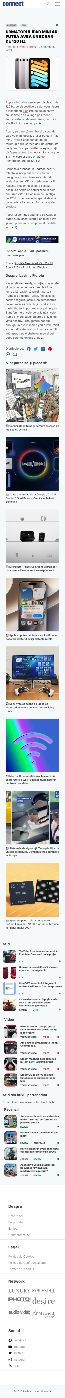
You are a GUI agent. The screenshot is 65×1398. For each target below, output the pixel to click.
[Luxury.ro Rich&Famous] (19, 1292)
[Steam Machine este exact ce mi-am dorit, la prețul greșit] (11, 1064)
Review (24, 1127)
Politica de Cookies (21, 1256)
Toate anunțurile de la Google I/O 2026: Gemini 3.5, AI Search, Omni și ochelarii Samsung (31, 498)
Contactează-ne (19, 1235)
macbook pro (15, 255)
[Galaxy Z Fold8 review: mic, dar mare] (11, 1137)
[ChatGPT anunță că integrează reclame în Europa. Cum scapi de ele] (9, 988)
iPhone (45, 115)
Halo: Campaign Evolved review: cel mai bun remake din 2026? (39, 1150)
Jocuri (24, 1159)
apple (22, 251)
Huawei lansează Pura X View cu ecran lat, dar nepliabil (38, 969)
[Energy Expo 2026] (33, 242)
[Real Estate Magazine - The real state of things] (43, 1292)
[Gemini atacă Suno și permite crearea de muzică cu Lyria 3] (33, 395)
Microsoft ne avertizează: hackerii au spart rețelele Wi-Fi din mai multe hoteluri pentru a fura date (31, 779)
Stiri (24, 25)
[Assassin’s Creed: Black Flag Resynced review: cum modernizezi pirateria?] (11, 1170)
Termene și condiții (21, 1269)
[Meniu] (57, 4)
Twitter (33, 148)
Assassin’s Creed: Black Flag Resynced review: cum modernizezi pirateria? (37, 1168)
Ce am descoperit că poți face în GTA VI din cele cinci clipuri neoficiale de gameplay (38, 1002)
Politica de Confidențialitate (27, 1262)
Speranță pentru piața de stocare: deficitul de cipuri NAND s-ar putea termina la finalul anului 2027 (32, 924)
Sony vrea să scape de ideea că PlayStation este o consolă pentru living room (30, 707)
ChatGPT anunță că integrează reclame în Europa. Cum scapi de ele (40, 985)
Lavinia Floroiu (26, 46)
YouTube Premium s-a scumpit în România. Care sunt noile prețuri (38, 953)
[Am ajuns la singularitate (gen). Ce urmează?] (11, 1048)
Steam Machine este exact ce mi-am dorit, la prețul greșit (38, 1060)
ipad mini (42, 251)
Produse (11, 25)
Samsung (48, 152)
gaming (23, 1010)
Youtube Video (28, 1037)
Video (46, 1037)
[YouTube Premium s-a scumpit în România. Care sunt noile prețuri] (9, 956)
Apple (9, 102)
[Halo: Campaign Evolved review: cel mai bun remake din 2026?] (11, 1154)
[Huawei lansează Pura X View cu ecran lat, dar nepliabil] (9, 972)
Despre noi (15, 1216)
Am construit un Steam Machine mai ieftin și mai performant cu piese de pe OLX (39, 1119)
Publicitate (15, 1222)
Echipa (13, 1228)
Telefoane (39, 1143)
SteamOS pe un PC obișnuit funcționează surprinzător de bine (38, 1077)
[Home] (13, 3)
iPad (25, 110)
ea (37, 177)
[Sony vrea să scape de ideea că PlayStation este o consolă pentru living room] (33, 673)
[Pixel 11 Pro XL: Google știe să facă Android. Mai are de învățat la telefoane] (11, 1031)
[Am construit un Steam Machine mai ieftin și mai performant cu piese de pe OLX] (11, 1121)
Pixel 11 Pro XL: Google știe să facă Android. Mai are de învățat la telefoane (39, 1029)
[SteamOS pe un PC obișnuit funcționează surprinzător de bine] (11, 1080)
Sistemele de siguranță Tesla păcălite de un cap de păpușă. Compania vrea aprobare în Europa (32, 852)
